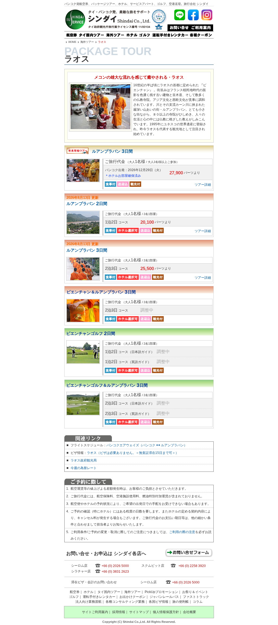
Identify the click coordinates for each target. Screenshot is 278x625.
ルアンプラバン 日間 (112, 151)
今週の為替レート (84, 468)
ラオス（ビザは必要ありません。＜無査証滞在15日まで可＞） (133, 453)
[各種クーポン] (201, 33)
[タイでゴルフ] (144, 33)
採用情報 (118, 612)
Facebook (193, 14)
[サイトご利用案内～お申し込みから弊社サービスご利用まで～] (201, 26)
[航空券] (71, 33)
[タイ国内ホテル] (131, 33)
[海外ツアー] (115, 33)
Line (179, 14)
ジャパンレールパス (164, 597)
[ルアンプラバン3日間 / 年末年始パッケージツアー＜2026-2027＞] (83, 170)
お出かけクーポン (132, 597)
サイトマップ (139, 612)
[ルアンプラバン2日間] (83, 222)
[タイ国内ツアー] (91, 33)
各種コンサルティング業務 (125, 602)
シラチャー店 (81, 571)
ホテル (88, 592)
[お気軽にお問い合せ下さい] (178, 26)
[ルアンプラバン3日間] (83, 269)
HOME (72, 41)
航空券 (75, 592)
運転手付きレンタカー (99, 597)
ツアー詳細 (203, 185)
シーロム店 (79, 566)
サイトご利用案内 (95, 612)
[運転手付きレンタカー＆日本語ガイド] (170, 33)
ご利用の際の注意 (182, 532)
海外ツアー (87, 41)
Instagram (206, 14)
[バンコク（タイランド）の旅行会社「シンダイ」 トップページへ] (75, 29)
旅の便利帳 (180, 602)
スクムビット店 (152, 566)
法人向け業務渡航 (88, 602)
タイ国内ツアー (108, 592)
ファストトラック (196, 597)
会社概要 (189, 612)
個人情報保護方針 (166, 612)
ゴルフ (74, 597)
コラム (198, 602)
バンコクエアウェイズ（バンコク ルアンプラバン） (146, 445)
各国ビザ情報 (158, 602)
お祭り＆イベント (195, 592)
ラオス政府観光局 (84, 460)
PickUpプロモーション (161, 592)
